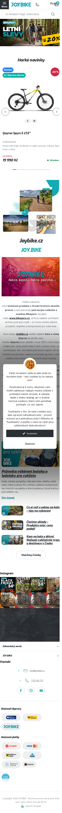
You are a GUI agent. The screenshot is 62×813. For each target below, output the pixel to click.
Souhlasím (32, 433)
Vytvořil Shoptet (33, 806)
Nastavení (30, 443)
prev (5, 112)
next (56, 112)
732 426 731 (37, 4)
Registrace (51, 3)
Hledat (53, 14)
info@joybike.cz (37, 670)
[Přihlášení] (44, 4)
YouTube (41, 690)
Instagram (31, 690)
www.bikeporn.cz (19, 318)
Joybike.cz (22, 334)
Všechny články (31, 555)
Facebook (21, 690)
